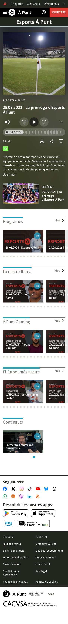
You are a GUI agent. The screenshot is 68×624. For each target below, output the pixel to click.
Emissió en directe (14, 550)
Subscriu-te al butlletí (15, 557)
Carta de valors (12, 564)
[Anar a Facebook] (5, 489)
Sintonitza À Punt (46, 543)
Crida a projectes (46, 557)
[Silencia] (7, 122)
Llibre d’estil (43, 564)
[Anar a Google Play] (15, 513)
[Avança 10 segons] (44, 122)
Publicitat (41, 536)
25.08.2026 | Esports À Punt (22, 247)
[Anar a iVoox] (13, 496)
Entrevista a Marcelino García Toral (19, 446)
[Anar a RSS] (39, 496)
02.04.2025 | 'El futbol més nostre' (22, 396)
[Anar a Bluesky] (47, 489)
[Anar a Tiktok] (30, 489)
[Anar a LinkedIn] (30, 496)
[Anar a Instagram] (22, 489)
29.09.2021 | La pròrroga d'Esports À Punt (53, 195)
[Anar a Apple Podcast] (22, 496)
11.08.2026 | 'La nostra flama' (19, 296)
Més (57, 220)
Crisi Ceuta (33, 3)
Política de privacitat (15, 581)
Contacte (8, 536)
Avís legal (41, 571)
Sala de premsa (12, 543)
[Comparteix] (52, 141)
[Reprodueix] (34, 122)
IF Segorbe (16, 3)
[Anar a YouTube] (39, 489)
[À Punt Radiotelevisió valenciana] (23, 593)
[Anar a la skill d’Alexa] (8, 523)
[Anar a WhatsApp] (5, 496)
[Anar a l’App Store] (43, 513)
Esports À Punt (34, 22)
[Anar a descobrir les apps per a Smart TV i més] (33, 523)
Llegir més (9, 174)
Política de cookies (47, 581)
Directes (59, 12)
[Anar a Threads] (55, 489)
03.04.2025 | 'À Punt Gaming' (18, 346)
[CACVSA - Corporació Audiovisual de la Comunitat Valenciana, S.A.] (30, 603)
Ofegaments (51, 3)
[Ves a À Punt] (19, 12)
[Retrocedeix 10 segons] (24, 122)
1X (60, 122)
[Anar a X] (14, 489)
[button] (4, 256)
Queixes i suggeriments (49, 550)
